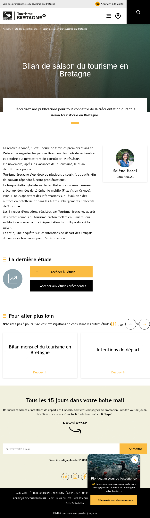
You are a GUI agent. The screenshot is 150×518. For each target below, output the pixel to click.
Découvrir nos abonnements (115, 500)
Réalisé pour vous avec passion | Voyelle (75, 513)
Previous (130, 324)
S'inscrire (135, 449)
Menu (107, 16)
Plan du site (63, 498)
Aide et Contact (83, 498)
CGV (51, 498)
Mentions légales (63, 493)
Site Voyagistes (75, 503)
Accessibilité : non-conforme (33, 493)
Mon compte (117, 16)
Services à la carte (112, 4)
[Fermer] (134, 459)
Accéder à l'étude (63, 272)
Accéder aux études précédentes (63, 286)
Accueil (7, 29)
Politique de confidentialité (29, 498)
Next (144, 324)
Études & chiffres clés (26, 29)
